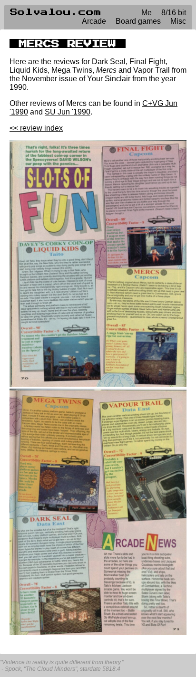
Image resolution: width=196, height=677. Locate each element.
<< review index (36, 128)
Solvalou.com (55, 12)
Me (146, 13)
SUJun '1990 (67, 112)
